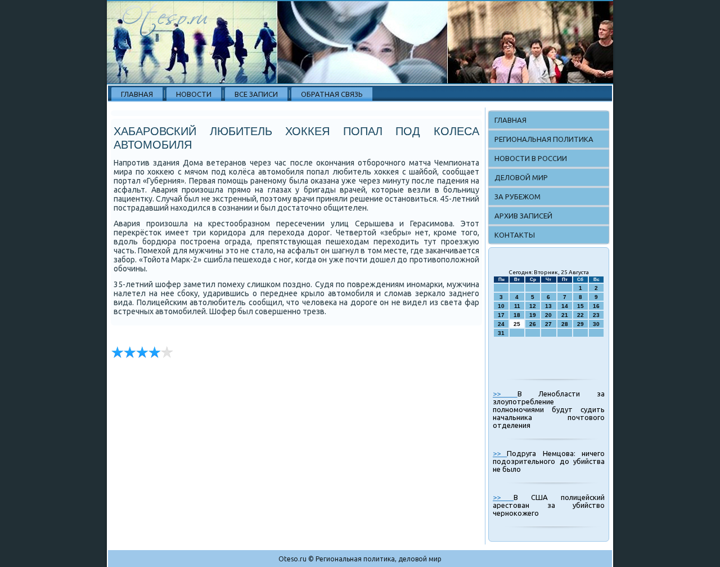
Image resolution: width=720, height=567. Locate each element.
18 (517, 315)
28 (564, 324)
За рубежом (517, 196)
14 (564, 306)
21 (564, 315)
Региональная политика (543, 139)
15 (580, 306)
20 (548, 315)
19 (532, 315)
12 (532, 306)
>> (505, 394)
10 (501, 306)
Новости (194, 94)
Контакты (514, 235)
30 (596, 324)
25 (517, 324)
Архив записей (523, 216)
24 (501, 324)
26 (532, 324)
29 (580, 324)
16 (596, 306)
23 (596, 315)
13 (548, 306)
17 (501, 315)
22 (580, 315)
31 (501, 333)
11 (517, 306)
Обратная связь (332, 94)
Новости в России (530, 158)
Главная (137, 94)
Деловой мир (521, 177)
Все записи (256, 94)
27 (548, 324)
